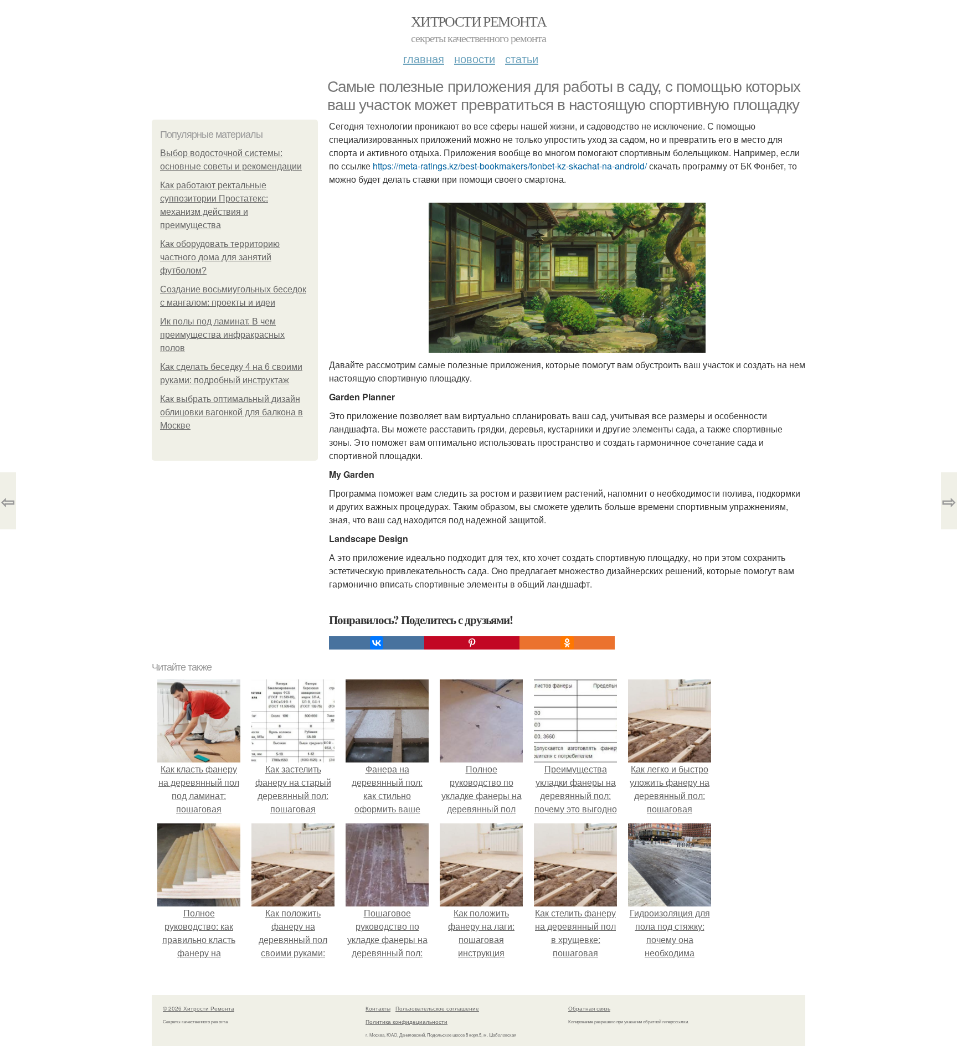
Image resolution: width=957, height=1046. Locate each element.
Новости (474, 58)
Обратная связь (589, 1008)
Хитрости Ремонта (478, 21)
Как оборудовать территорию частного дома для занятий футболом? (220, 257)
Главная (423, 58)
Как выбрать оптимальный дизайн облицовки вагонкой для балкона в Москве (231, 412)
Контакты (378, 1008)
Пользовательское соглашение (437, 1008)
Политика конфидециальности (406, 1022)
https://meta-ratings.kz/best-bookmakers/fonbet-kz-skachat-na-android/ (510, 165)
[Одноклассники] (567, 643)
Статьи (521, 58)
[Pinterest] (471, 643)
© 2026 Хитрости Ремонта (198, 1008)
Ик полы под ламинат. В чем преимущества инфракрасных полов (222, 335)
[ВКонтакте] (376, 643)
